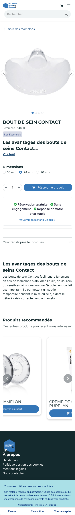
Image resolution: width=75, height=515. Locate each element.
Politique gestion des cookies (23, 464)
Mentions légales (14, 469)
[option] (39, 378)
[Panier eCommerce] (61, 5)
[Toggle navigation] (68, 5)
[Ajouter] (19, 187)
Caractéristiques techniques (23, 242)
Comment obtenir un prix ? (39, 219)
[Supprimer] (6, 187)
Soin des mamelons (21, 29)
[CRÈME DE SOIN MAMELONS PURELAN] (39, 368)
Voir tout (9, 154)
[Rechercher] (66, 14)
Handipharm (11, 460)
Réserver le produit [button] (50, 187)
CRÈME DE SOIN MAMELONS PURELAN (37, 403)
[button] (3, 73)
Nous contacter (13, 473)
